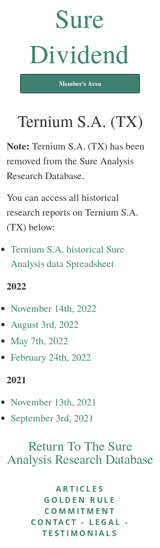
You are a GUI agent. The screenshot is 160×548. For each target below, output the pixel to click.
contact (54, 521)
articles (80, 488)
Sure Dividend (79, 35)
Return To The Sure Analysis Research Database (80, 452)
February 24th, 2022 (51, 357)
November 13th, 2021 (53, 401)
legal (105, 521)
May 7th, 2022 (39, 340)
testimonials (79, 533)
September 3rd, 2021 (52, 417)
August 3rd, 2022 (45, 324)
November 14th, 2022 (53, 308)
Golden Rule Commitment (80, 505)
